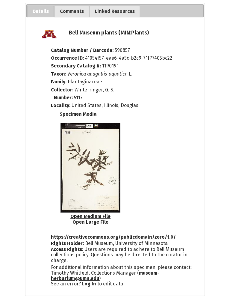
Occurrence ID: (68, 58)
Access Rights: (67, 249)
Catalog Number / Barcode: (83, 50)
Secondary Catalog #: (76, 66)
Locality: (60, 105)
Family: (58, 82)
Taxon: (58, 74)
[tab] (41, 11)
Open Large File (90, 222)
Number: (64, 97)
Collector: (63, 90)
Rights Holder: (67, 243)
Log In (89, 284)
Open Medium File (90, 216)
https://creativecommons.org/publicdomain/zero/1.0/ (113, 237)
